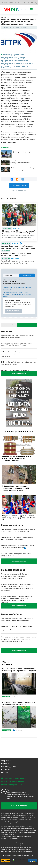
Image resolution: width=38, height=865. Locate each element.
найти (27, 325)
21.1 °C (11, 3)
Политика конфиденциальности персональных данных (17, 855)
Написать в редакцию (19, 806)
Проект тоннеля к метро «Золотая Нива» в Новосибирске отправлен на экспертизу (19, 670)
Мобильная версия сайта (11, 785)
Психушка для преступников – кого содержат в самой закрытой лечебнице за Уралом (18, 294)
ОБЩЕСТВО (16, 228)
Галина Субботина (21, 27)
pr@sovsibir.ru (29, 836)
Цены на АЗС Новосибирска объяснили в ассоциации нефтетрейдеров (18, 704)
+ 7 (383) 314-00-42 (18, 832)
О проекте (6, 760)
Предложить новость (19, 185)
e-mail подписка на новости (15, 778)
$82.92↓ (16, 3)
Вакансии (5, 769)
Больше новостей (19, 373)
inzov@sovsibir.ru (12, 834)
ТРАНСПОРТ (6, 696)
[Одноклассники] (17, 179)
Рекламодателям (9, 766)
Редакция (5, 763)
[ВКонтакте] (12, 179)
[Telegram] (22, 179)
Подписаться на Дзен (13, 310)
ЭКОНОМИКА (6, 730)
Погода (4, 772)
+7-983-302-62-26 (12, 838)
